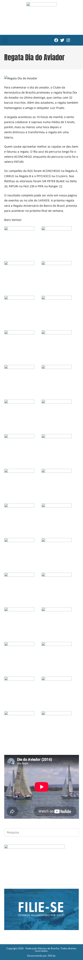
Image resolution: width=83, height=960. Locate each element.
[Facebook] (56, 40)
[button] (5, 40)
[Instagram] (68, 40)
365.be (52, 955)
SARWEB (43, 200)
